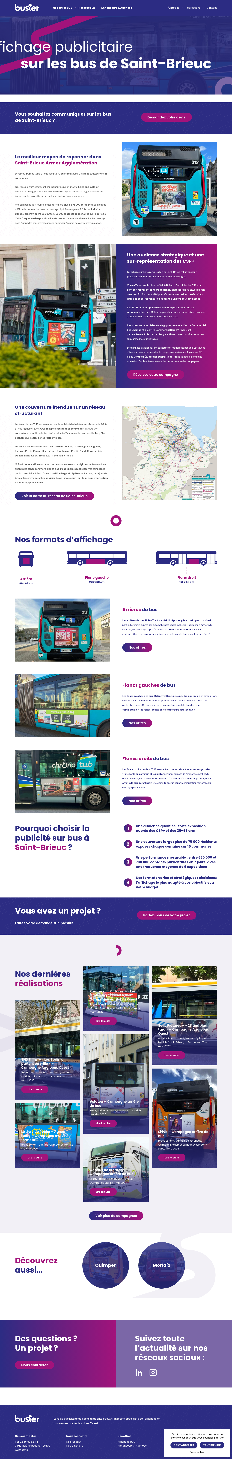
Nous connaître (76, 1436)
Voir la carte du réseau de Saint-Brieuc (54, 496)
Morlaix (161, 1265)
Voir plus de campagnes (116, 1215)
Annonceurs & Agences (116, 8)
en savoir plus (186, 351)
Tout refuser (212, 1445)
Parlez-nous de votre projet (166, 915)
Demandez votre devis (166, 117)
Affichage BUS (126, 1442)
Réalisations (193, 8)
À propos (173, 8)
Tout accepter (184, 1445)
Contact (212, 8)
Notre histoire (74, 1446)
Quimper (105, 1265)
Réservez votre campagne (155, 374)
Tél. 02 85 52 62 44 (26, 1442)
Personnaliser (197, 1452)
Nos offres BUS (62, 8)
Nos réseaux (86, 8)
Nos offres (137, 647)
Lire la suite (103, 1021)
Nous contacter (34, 1365)
